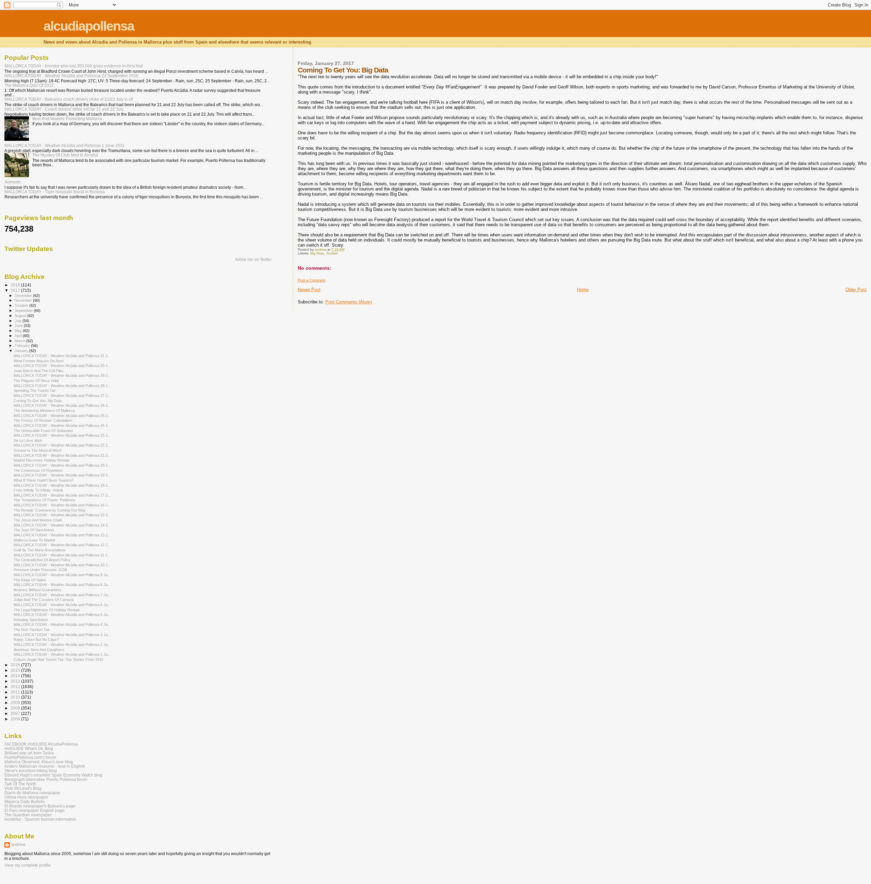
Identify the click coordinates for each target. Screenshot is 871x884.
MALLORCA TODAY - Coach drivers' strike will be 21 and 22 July (64, 109)
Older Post (856, 289)
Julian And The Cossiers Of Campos (44, 600)
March (20, 341)
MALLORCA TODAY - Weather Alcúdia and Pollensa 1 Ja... (62, 654)
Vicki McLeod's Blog (23, 788)
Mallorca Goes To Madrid (34, 540)
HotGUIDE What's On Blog (28, 748)
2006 (16, 719)
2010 (16, 697)
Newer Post (309, 289)
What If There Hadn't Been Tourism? (43, 480)
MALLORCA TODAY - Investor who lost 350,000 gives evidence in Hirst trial (73, 66)
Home (583, 289)
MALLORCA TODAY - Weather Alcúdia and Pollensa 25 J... (62, 416)
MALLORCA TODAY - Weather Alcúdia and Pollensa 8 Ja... (62, 585)
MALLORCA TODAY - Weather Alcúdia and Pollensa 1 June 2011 (64, 145)
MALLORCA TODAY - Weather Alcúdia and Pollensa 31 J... (62, 356)
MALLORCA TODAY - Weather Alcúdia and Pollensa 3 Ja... (62, 635)
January (22, 351)
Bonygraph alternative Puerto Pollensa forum (45, 779)
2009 (16, 702)
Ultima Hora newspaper (26, 797)
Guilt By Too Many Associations (40, 550)
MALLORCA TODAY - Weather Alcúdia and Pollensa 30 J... (62, 366)
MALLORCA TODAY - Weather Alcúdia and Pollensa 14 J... (62, 525)
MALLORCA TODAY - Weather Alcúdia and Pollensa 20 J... (62, 465)
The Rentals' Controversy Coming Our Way (50, 510)
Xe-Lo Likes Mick (28, 440)
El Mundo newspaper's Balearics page (40, 806)
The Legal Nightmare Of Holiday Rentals (47, 610)
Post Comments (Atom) (348, 301)
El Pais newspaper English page (34, 810)
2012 (16, 686)
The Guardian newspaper (28, 815)
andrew (18, 844)
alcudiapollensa (89, 26)
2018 (16, 285)
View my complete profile (27, 865)
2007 (16, 713)
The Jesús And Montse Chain (38, 520)
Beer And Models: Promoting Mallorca (67, 118)
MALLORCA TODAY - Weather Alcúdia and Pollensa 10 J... (62, 565)
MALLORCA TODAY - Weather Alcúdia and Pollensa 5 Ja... (62, 615)
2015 (16, 670)
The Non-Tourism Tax (32, 630)
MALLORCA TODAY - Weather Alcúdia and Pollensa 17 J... (62, 495)
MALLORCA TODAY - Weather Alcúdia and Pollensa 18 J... (62, 485)
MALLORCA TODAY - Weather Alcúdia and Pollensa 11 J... (62, 555)
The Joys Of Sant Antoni (34, 530)
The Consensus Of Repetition (38, 470)
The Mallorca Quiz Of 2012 (29, 85)
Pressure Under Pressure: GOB (40, 570)
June (19, 325)
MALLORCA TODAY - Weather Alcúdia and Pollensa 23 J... (62, 435)
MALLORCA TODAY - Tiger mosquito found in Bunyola (54, 191)
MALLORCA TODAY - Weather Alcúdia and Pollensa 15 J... (62, 515)
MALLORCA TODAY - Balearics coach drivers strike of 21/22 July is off (68, 99)
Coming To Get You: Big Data (38, 401)
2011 (16, 692)
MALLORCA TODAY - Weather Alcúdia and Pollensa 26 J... (62, 405)
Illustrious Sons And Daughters (39, 650)
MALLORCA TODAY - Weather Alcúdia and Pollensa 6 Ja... (62, 605)
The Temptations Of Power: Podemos (45, 500)
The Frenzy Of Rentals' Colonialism (43, 420)
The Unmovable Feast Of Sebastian (43, 431)
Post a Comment (311, 280)
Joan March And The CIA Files (39, 371)
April (19, 336)
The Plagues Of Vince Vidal (36, 381)
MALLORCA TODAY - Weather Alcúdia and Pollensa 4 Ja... (62, 624)
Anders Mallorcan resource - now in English (44, 766)
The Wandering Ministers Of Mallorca (44, 410)
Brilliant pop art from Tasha (29, 753)
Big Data (317, 253)
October (22, 305)
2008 (16, 708)
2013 (16, 681)
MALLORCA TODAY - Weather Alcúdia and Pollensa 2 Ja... (62, 645)
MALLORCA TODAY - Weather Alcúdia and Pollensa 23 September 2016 (71, 75)
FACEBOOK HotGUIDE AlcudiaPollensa (41, 744)
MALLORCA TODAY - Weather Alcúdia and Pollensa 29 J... (62, 375)
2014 (16, 675)
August (21, 316)
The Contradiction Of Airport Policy (42, 560)
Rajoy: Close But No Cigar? (36, 639)
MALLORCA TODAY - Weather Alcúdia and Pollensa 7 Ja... (62, 595)
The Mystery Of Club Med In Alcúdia (65, 155)
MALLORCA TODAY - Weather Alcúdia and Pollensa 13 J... (62, 535)
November (24, 300)
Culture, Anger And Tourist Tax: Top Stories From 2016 (58, 659)
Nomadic (12, 182)
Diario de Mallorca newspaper (32, 792)
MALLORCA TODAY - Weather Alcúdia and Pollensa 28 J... (62, 386)
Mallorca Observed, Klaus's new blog (38, 762)
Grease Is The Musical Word (37, 450)
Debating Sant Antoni (31, 620)
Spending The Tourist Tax (35, 390)
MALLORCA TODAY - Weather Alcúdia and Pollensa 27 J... (62, 396)
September (24, 310)
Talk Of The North (20, 784)
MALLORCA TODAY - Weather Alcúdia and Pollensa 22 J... (62, 445)
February (23, 346)
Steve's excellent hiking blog (30, 770)
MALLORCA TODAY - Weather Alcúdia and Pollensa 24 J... (62, 425)
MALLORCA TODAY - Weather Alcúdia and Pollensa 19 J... (62, 475)
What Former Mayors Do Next (39, 361)
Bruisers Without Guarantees (38, 590)
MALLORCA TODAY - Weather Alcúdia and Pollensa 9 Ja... (62, 575)
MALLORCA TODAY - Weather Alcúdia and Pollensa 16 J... (62, 505)
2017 (16, 290)
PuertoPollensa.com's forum (30, 757)
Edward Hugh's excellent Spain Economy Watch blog (53, 775)
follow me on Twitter (253, 259)
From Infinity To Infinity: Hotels (38, 490)
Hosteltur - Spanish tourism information (40, 819)
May (19, 331)
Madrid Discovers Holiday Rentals (42, 460)
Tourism (332, 253)
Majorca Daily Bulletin (24, 801)
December (24, 296)
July (18, 321)
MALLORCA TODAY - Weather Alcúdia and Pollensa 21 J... (62, 455)
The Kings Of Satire (30, 580)
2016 (16, 665)
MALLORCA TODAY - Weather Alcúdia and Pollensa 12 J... (62, 545)
